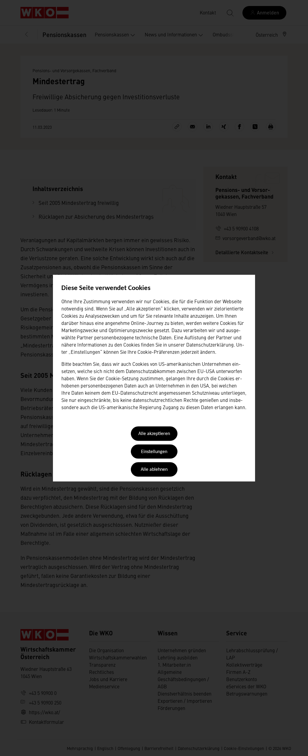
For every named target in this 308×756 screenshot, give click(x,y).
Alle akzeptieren (154, 434)
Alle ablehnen (154, 469)
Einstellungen (154, 451)
